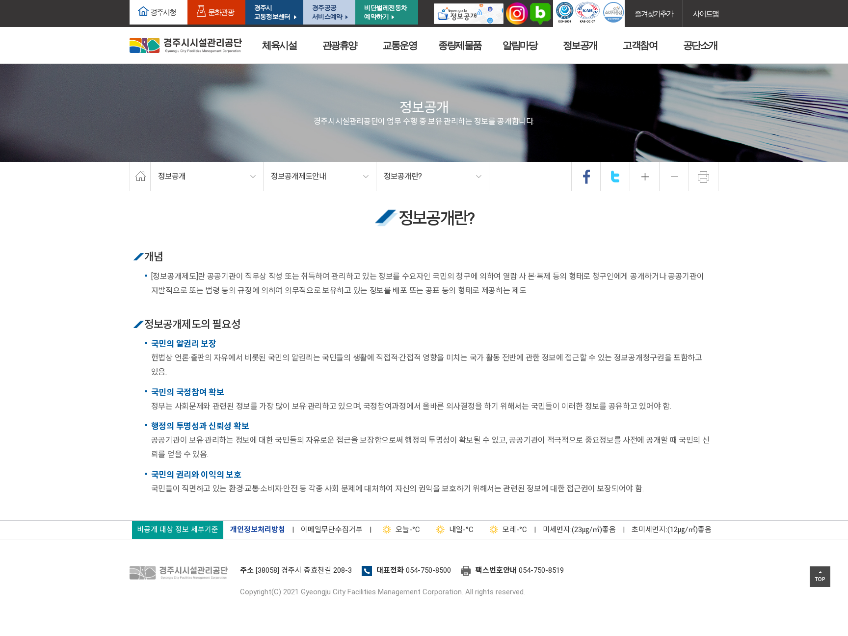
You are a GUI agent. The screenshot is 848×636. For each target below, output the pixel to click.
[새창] (469, 13)
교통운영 (399, 45)
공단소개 (700, 45)
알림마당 (520, 45)
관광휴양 (339, 45)
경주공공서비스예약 (327, 12)
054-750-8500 (428, 570)
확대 (645, 176)
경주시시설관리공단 (186, 45)
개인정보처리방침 (257, 529)
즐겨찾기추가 (654, 13)
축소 (674, 176)
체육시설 (279, 45)
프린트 (703, 176)
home (140, 176)
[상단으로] (820, 576)
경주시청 (163, 12)
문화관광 (221, 12)
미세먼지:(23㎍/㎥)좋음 (579, 529)
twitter (615, 176)
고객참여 (640, 45)
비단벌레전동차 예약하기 (385, 12)
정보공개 (580, 45)
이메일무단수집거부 (332, 529)
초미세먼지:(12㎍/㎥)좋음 (672, 529)
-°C (408, 529)
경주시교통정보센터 (272, 12)
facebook (586, 176)
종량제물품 (459, 45)
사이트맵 (705, 13)
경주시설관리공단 (181, 573)
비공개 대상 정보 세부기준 (177, 529)
